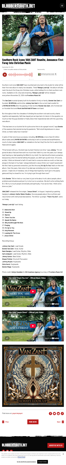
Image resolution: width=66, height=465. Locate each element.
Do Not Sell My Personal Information (26, 461)
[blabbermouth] (18, 8)
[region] (33, 458)
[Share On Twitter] (54, 413)
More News (33, 422)
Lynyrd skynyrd (17, 413)
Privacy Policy (21, 457)
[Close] (63, 454)
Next (58, 422)
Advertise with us (55, 445)
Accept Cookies (42, 461)
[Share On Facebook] (50, 413)
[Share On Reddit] (58, 413)
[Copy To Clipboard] (62, 413)
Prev (7, 422)
